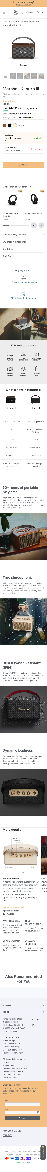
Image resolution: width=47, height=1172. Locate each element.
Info (29, 113)
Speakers (7, 21)
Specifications (11, 910)
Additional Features (14, 907)
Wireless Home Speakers (27, 21)
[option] (23, 3)
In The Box (8, 913)
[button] (8, 101)
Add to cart (23, 165)
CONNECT (7, 1135)
